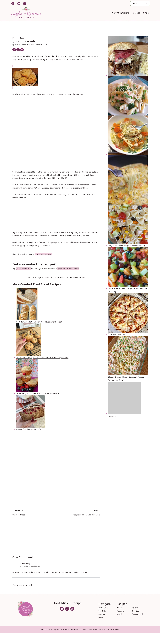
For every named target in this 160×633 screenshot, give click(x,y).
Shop (146, 12)
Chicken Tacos (18, 513)
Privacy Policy (48, 629)
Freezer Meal (137, 614)
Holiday (135, 608)
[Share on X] (18, 49)
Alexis (16, 45)
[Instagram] (24, 3)
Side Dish (136, 611)
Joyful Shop (103, 608)
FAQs (100, 617)
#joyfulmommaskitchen (68, 268)
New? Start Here (120, 12)
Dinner (119, 608)
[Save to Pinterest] (22, 49)
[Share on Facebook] (14, 49)
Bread (15, 38)
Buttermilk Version (43, 254)
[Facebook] (13, 3)
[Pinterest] (19, 3)
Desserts (120, 611)
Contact (101, 614)
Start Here (102, 611)
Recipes (136, 12)
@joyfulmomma (23, 268)
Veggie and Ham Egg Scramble (86, 513)
